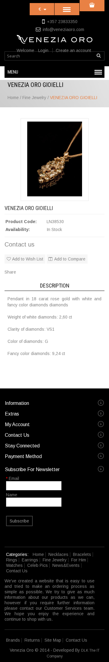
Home (38, 554)
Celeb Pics (37, 565)
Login (43, 50)
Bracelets (82, 554)
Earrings (30, 559)
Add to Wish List (27, 259)
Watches (14, 565)
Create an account (73, 50)
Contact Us (17, 570)
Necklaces (58, 554)
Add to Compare (69, 259)
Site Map (53, 640)
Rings (11, 559)
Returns (32, 640)
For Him (78, 559)
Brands (13, 640)
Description (54, 285)
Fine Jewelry (55, 559)
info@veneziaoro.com (63, 29)
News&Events (66, 565)
